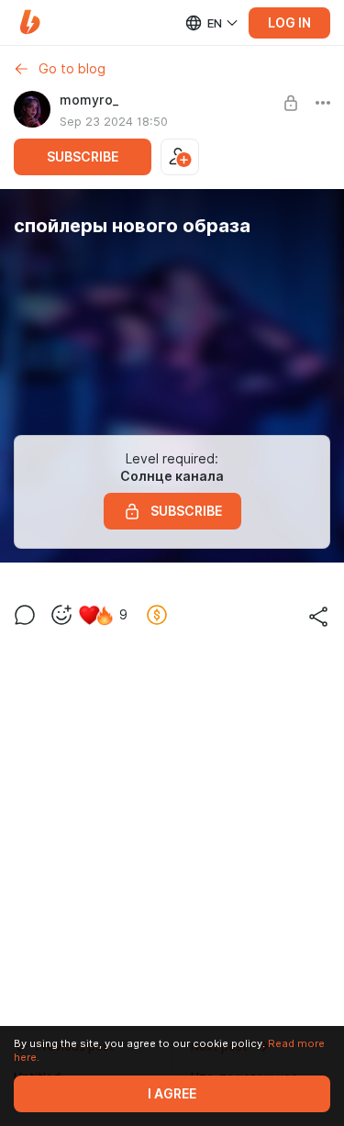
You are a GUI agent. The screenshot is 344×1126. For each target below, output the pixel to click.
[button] (30, 22)
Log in (289, 23)
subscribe (82, 157)
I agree (172, 1094)
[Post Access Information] (291, 103)
